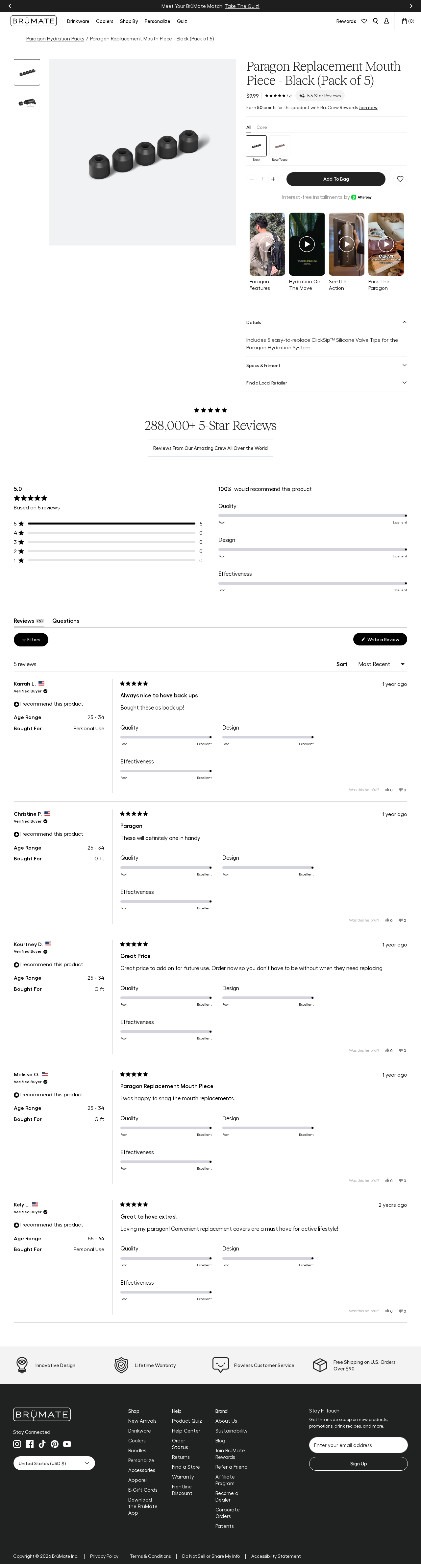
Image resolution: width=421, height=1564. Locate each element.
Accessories (141, 1470)
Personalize (141, 1460)
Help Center (186, 1431)
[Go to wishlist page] (364, 21)
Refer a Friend (231, 1467)
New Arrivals (142, 1421)
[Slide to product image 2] (27, 102)
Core (262, 126)
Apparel (137, 1480)
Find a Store (186, 1467)
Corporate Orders (227, 1512)
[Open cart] (404, 21)
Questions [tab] (65, 622)
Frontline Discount (182, 1489)
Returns (181, 1457)
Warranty (183, 1477)
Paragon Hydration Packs (55, 38)
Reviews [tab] (29, 622)
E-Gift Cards (143, 1490)
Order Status (180, 1443)
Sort (342, 664)
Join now (368, 107)
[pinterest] (55, 1444)
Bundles (137, 1450)
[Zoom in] (222, 232)
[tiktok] (42, 1444)
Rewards (346, 21)
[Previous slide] (10, 6)
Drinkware (139, 1431)
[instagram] (17, 1444)
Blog (220, 1440)
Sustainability (231, 1431)
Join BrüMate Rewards (230, 1453)
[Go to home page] (54, 1414)
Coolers (137, 1440)
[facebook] (30, 1444)
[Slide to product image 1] (27, 72)
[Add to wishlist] (400, 179)
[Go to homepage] (34, 20)
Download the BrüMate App (143, 1506)
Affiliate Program (225, 1480)
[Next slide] (411, 6)
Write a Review (386, 640)
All (248, 126)
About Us (226, 1421)
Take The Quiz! (242, 6)
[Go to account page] (386, 21)
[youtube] (67, 1444)
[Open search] (375, 21)
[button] (142, 152)
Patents (224, 1526)
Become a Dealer (226, 1496)
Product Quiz (187, 1421)
